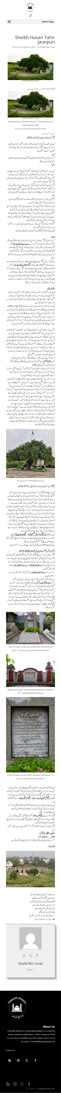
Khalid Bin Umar (47, 47)
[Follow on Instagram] (18, 1060)
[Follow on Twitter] (26, 1060)
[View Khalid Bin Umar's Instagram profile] (24, 955)
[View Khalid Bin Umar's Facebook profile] (37, 955)
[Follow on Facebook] (35, 1060)
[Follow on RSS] (9, 1060)
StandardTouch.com (46, 1088)
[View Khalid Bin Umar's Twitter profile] (30, 955)
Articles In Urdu (19, 47)
